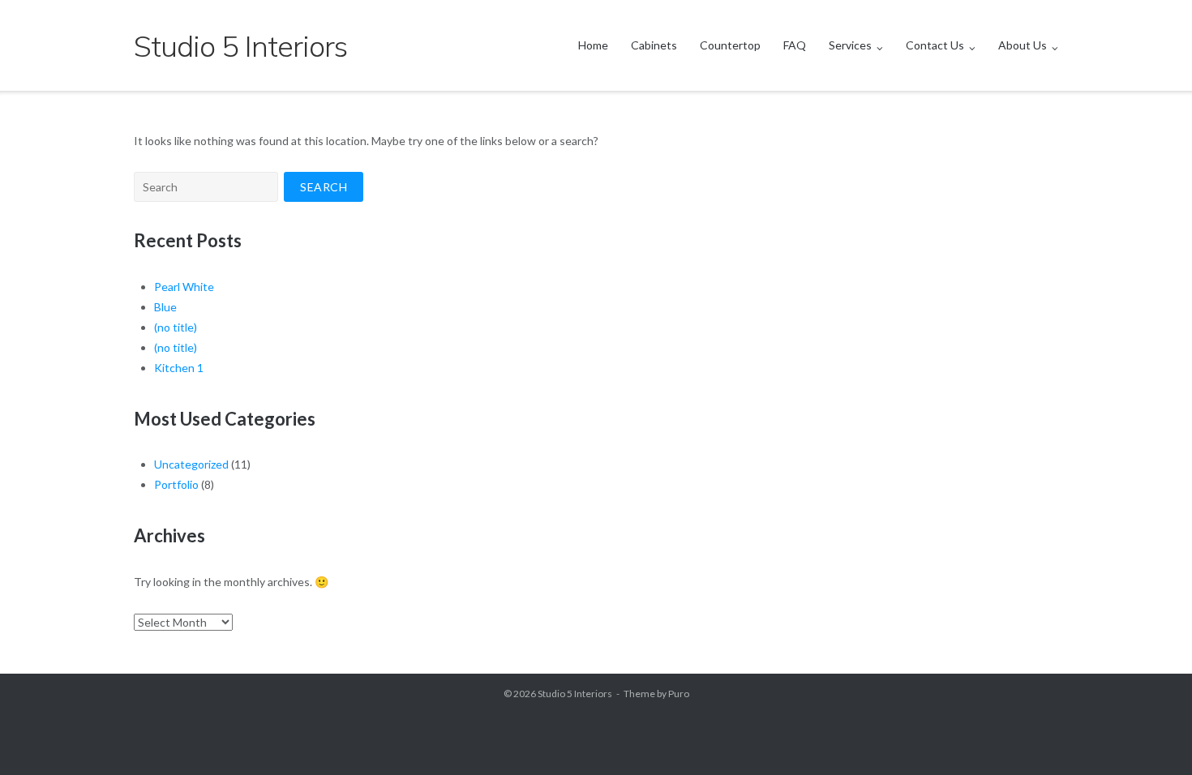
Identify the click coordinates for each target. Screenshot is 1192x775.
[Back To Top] (1152, 736)
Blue (165, 307)
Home (593, 45)
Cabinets (654, 45)
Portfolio (176, 484)
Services (850, 45)
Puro (678, 693)
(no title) (175, 327)
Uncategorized (191, 464)
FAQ (794, 45)
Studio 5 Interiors (575, 693)
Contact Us (935, 45)
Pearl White (184, 286)
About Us (1022, 45)
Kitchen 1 (179, 368)
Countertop (730, 45)
